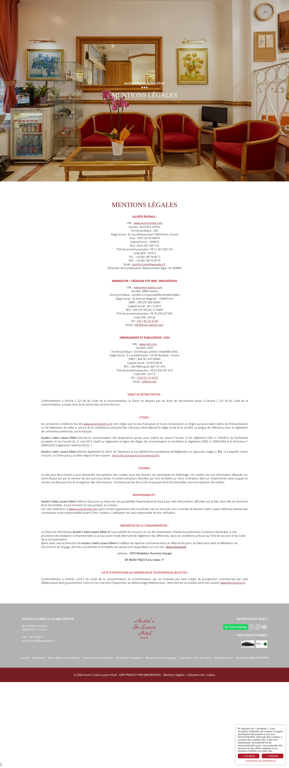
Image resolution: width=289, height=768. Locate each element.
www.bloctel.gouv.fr (232, 583)
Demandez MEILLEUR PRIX (252, 658)
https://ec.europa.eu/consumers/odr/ (136, 455)
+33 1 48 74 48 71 (32, 637)
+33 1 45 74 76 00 (147, 321)
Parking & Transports (129, 658)
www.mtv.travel (176, 547)
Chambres (38, 658)
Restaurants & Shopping (161, 658)
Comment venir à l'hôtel (98, 658)
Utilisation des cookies (201, 675)
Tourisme (185, 658)
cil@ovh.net (149, 381)
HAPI (122, 675)
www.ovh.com (148, 344)
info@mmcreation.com (148, 325)
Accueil (24, 658)
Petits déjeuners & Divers (64, 658)
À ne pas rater (202, 658)
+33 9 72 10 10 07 (147, 378)
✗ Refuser (272, 755)
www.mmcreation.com (148, 287)
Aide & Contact (223, 658)
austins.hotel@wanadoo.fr (149, 264)
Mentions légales (174, 675)
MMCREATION (152, 675)
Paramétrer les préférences (260, 760)
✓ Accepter (248, 755)
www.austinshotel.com (148, 223)
